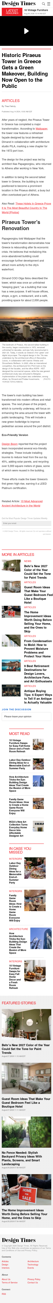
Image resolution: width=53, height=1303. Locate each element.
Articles (11, 100)
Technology (33, 1264)
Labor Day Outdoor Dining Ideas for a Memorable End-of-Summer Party (20, 764)
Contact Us (33, 1282)
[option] (37, 12)
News (27, 561)
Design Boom (10, 444)
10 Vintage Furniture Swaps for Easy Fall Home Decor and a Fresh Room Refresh (19, 745)
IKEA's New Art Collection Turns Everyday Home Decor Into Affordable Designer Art (18, 828)
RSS (4, 1293)
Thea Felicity (10, 106)
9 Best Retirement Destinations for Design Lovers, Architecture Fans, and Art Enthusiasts (38, 673)
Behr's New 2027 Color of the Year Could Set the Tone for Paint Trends (37, 572)
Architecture (18, 929)
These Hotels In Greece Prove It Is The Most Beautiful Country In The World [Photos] (26, 207)
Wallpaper (41, 128)
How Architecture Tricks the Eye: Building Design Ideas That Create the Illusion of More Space (19, 783)
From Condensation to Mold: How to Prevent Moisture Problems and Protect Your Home (38, 648)
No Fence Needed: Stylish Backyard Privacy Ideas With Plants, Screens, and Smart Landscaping (22, 1158)
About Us (6, 1279)
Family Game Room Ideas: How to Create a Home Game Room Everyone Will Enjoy (19, 806)
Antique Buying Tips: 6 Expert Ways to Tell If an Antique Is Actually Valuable (38, 696)
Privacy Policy (31, 1250)
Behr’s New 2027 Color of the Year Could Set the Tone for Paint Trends (26, 1049)
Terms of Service (10, 1282)
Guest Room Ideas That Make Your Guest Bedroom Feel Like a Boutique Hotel (38, 594)
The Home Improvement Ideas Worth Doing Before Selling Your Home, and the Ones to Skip (38, 621)
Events (31, 1267)
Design (5, 1264)
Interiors (15, 858)
